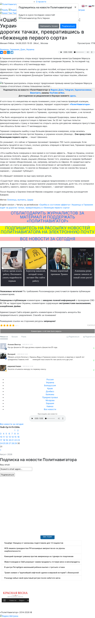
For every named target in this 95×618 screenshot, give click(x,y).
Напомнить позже (49, 26)
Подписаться (68, 26)
